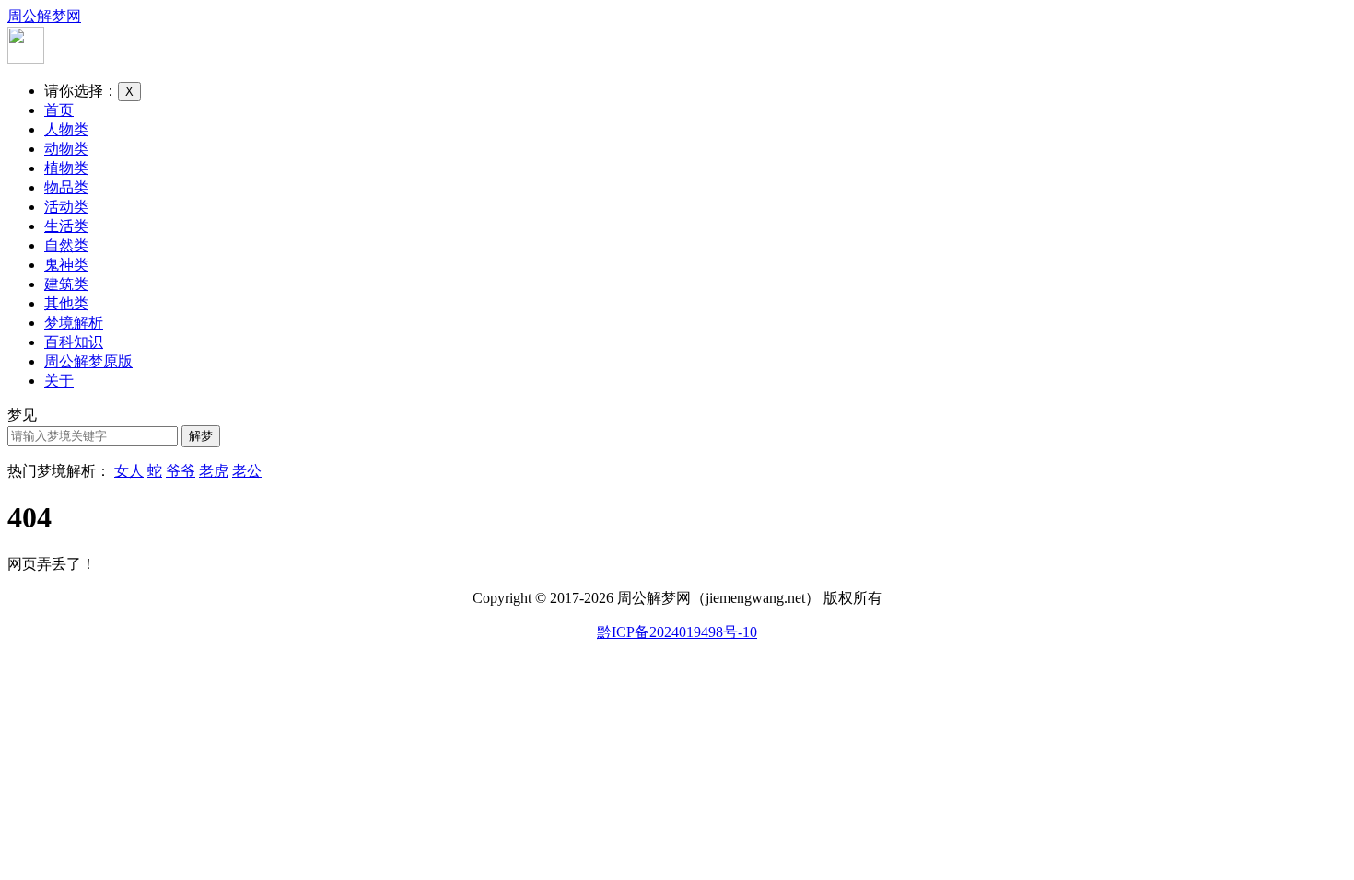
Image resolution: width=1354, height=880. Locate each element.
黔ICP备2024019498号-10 (677, 632)
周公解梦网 (44, 16)
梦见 (22, 415)
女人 (129, 471)
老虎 (213, 471)
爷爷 (180, 471)
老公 (247, 471)
